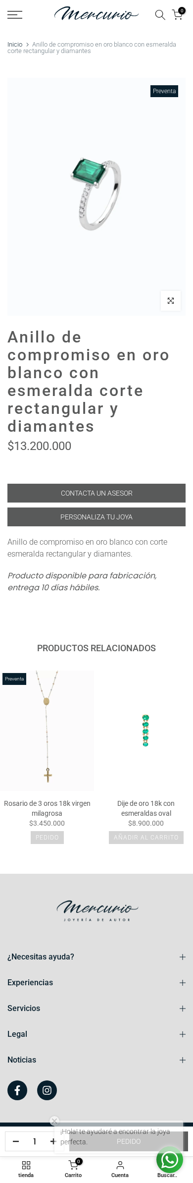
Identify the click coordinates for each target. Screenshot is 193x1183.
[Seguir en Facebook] (17, 1090)
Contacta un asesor (97, 493)
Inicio (14, 44)
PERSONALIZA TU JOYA (96, 517)
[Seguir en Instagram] (47, 1090)
